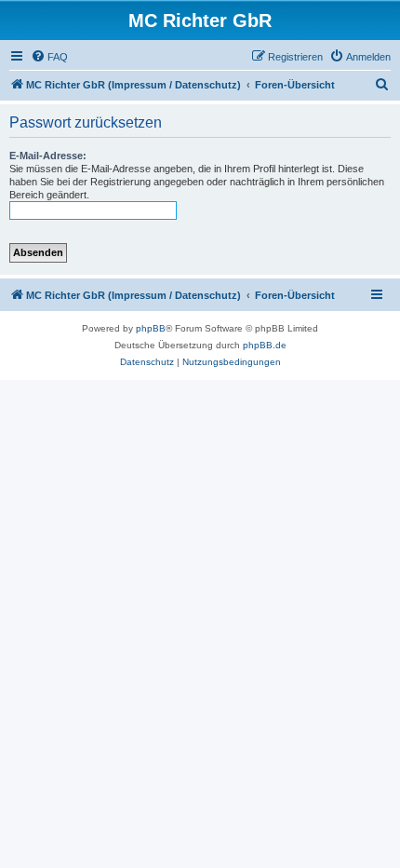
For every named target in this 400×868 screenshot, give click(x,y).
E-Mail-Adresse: (48, 155)
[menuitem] (49, 57)
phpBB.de (265, 345)
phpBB (151, 328)
